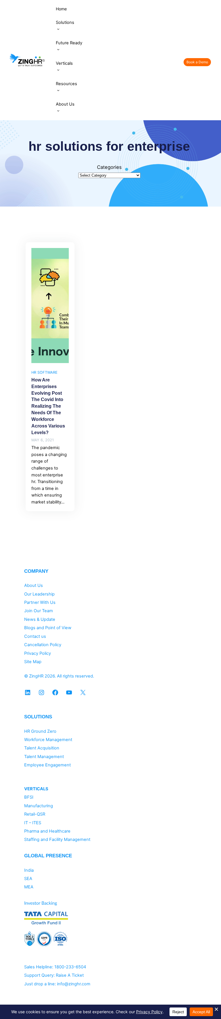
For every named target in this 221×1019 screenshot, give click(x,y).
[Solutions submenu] (58, 29)
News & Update (39, 619)
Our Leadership (39, 594)
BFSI (28, 797)
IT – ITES (32, 822)
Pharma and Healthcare (47, 831)
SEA (28, 878)
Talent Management (44, 756)
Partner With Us (40, 602)
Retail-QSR (34, 814)
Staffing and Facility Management (57, 839)
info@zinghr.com (73, 983)
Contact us (35, 636)
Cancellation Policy (42, 644)
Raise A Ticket (70, 975)
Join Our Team (38, 610)
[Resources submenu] (58, 90)
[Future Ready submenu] (58, 49)
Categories (109, 167)
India (29, 870)
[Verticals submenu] (58, 69)
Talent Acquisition (41, 748)
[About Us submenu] (58, 110)
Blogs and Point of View (47, 627)
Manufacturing (38, 805)
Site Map (32, 661)
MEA (28, 887)
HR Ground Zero (40, 731)
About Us (33, 585)
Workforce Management (48, 739)
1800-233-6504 (70, 967)
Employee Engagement (47, 765)
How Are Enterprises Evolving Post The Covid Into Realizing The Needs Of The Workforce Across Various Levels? (48, 406)
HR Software (44, 372)
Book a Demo (197, 62)
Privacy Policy (37, 653)
